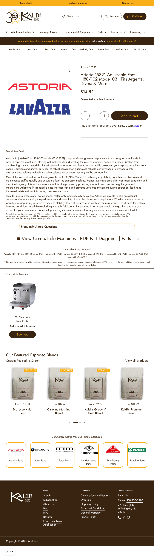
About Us (48, 504)
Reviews (47, 517)
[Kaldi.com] (23, 16)
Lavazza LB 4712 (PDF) (117, 253)
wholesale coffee (119, 41)
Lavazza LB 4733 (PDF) (139, 253)
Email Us (123, 495)
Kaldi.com (33, 541)
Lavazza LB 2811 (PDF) (74, 253)
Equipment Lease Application (52, 523)
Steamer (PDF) (37, 253)
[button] (134, 16)
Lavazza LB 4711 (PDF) (95, 253)
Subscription (50, 500)
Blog (45, 508)
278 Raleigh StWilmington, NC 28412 (127, 508)
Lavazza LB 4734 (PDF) (77, 257)
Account (114, 16)
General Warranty (90, 513)
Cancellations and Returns (95, 495)
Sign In (47, 495)
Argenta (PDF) (10, 253)
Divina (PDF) (23, 253)
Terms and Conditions (93, 508)
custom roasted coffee (49, 41)
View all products (136, 360)
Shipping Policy (89, 504)
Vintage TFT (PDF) (54, 253)
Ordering (86, 500)
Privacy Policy (88, 517)
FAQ (45, 513)
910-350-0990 (134, 500)
